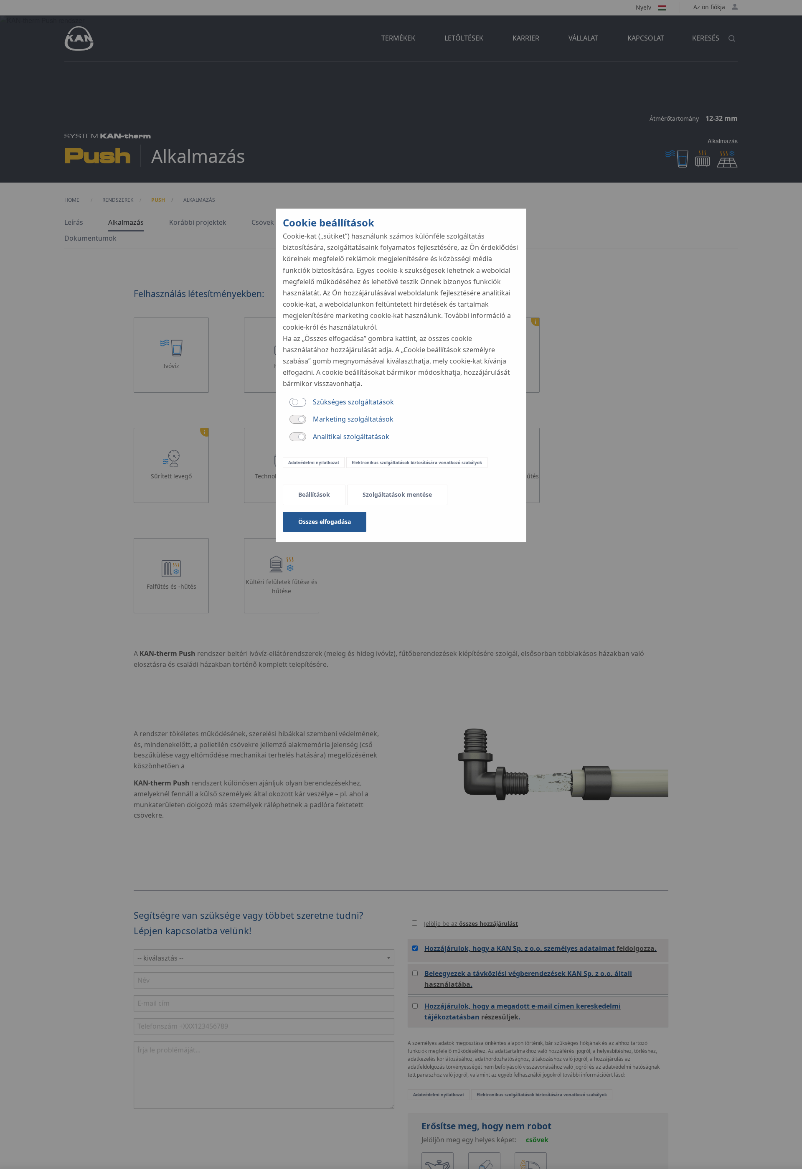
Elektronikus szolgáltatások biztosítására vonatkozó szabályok (417, 462)
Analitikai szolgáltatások (351, 436)
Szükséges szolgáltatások (353, 402)
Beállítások (314, 494)
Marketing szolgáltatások (353, 419)
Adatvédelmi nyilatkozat (313, 462)
